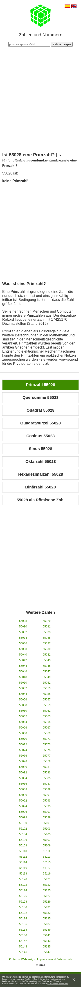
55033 (47, 632)
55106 (23, 839)
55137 (47, 924)
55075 (47, 750)
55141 (47, 935)
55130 (23, 907)
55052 (23, 688)
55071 (47, 738)
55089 (47, 789)
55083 (47, 772)
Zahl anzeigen (62, 44)
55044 (23, 665)
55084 (23, 778)
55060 (23, 710)
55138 (23, 929)
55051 (47, 682)
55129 (47, 901)
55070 (23, 738)
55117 (47, 868)
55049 (47, 677)
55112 (23, 856)
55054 (23, 694)
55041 (47, 654)
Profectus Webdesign (22, 959)
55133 (47, 912)
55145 (47, 946)
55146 (23, 952)
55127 (47, 896)
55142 (23, 941)
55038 (23, 649)
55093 (47, 800)
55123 (47, 884)
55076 (23, 755)
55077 (47, 755)
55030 (23, 626)
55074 (23, 750)
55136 (23, 924)
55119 (47, 873)
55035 (47, 637)
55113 (47, 856)
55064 (23, 722)
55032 (23, 632)
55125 (47, 890)
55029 (47, 621)
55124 (23, 890)
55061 (47, 710)
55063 (47, 716)
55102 (23, 828)
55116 (23, 868)
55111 (46, 851)
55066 (23, 727)
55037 (47, 643)
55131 (47, 907)
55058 (23, 705)
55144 (23, 946)
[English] (73, 6)
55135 (47, 918)
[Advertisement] (40, 92)
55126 (23, 896)
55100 (23, 823)
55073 (47, 744)
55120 (23, 879)
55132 (23, 912)
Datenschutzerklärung (57, 984)
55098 (23, 817)
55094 (23, 806)
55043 (47, 660)
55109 (47, 845)
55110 (23, 851)
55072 (23, 744)
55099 (47, 817)
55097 (47, 811)
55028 (23, 621)
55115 (47, 862)
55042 (23, 660)
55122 (23, 884)
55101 (47, 823)
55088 (23, 789)
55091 (47, 795)
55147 (47, 952)
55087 (47, 783)
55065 (47, 722)
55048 (23, 677)
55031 (47, 626)
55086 (23, 783)
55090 (23, 795)
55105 (47, 834)
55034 (23, 637)
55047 (47, 671)
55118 (23, 873)
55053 (47, 688)
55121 (47, 879)
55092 (23, 800)
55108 (23, 845)
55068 (23, 733)
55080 (23, 766)
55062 (23, 716)
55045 (47, 665)
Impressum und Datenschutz (54, 959)
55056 (23, 699)
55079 (47, 761)
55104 (23, 834)
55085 (47, 778)
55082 (23, 772)
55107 (47, 839)
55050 (23, 682)
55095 (47, 806)
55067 (47, 727)
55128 (23, 901)
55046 (23, 671)
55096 (23, 811)
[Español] (67, 6)
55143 (47, 941)
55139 (47, 929)
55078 (23, 761)
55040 (23, 654)
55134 (23, 918)
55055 (47, 694)
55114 (23, 862)
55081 (47, 766)
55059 (47, 705)
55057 (47, 699)
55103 (47, 828)
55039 (47, 649)
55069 (47, 733)
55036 (23, 643)
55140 (23, 935)
